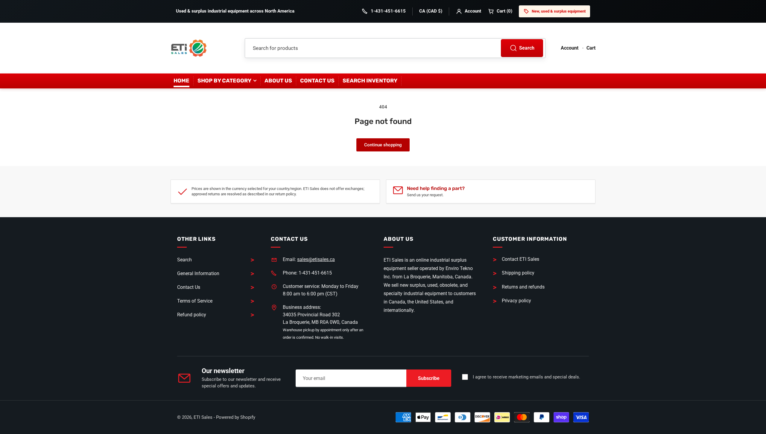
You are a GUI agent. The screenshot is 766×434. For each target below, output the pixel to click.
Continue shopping (383, 145)
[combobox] (395, 48)
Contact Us (317, 80)
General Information (198, 273)
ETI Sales (203, 417)
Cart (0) (504, 11)
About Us (278, 80)
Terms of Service (194, 301)
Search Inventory (370, 80)
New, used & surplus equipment (559, 11)
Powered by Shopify (235, 417)
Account (473, 11)
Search (526, 48)
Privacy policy (516, 300)
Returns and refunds (523, 287)
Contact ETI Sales (520, 259)
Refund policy (191, 315)
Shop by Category (224, 80)
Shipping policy (518, 273)
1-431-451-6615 (388, 11)
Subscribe (429, 378)
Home (181, 80)
